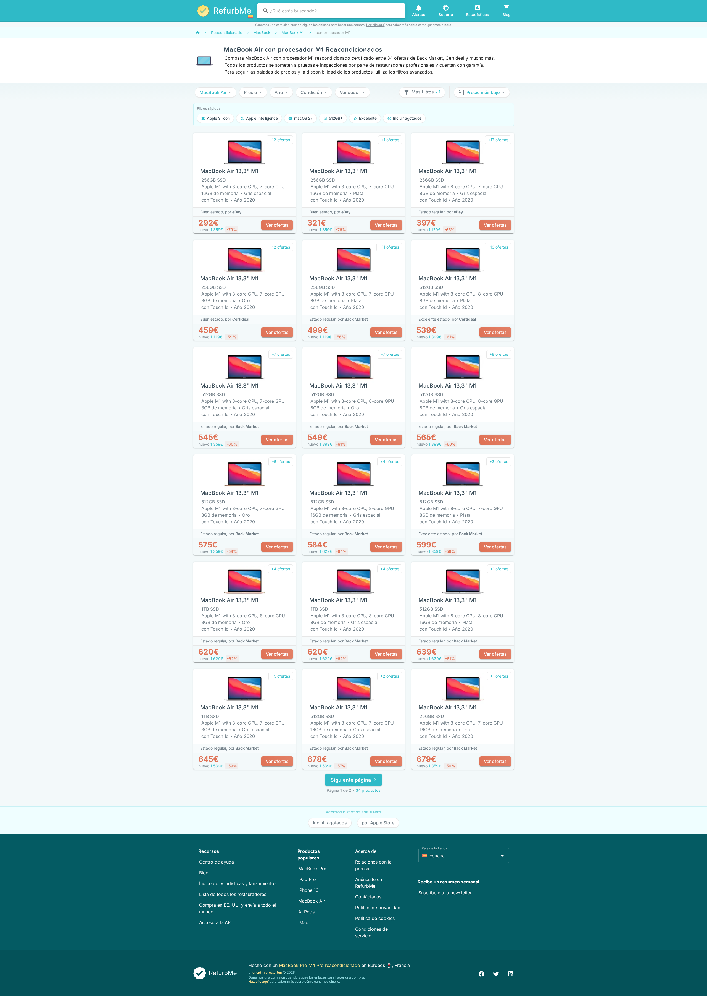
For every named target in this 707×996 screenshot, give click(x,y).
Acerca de (365, 851)
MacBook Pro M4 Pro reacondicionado (320, 965)
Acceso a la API (215, 922)
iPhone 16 (308, 890)
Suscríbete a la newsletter (445, 892)
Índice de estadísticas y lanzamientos (237, 883)
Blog (204, 872)
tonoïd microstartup (266, 972)
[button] (215, 92)
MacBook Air (311, 901)
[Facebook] (481, 973)
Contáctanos (368, 897)
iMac (303, 922)
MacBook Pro (312, 868)
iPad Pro (307, 879)
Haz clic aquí (375, 25)
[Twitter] (496, 973)
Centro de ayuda (216, 862)
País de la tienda (434, 848)
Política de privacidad (377, 907)
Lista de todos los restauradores (232, 894)
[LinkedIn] (510, 973)
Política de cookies (375, 918)
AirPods (306, 911)
